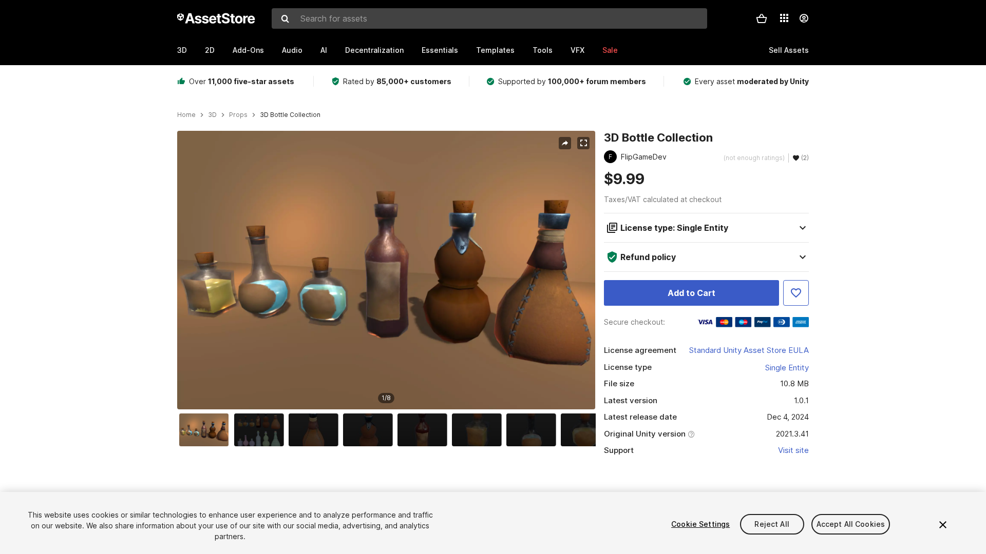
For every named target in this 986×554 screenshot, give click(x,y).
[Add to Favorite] (796, 293)
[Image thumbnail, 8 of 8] (588, 429)
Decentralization (374, 50)
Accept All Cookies (851, 524)
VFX (577, 50)
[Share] (565, 143)
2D (210, 50)
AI (323, 50)
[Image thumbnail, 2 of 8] (261, 429)
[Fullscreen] (583, 143)
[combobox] (489, 18)
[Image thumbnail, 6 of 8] (479, 429)
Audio (292, 50)
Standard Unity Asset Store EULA (749, 350)
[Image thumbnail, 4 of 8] (370, 429)
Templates (495, 50)
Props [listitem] (238, 114)
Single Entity (787, 367)
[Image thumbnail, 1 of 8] (206, 429)
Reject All (771, 524)
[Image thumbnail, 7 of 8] (533, 429)
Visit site (793, 450)
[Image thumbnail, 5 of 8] (424, 429)
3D (182, 50)
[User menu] (804, 18)
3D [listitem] (212, 114)
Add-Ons (248, 50)
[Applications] (784, 18)
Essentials (440, 50)
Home (186, 114)
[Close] (943, 524)
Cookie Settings (700, 524)
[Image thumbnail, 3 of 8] (316, 429)
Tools (543, 50)
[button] (761, 18)
